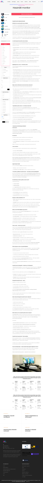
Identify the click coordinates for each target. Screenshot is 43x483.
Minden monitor (6, 14)
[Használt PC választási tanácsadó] (26, 433)
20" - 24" (5, 20)
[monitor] (2, 14)
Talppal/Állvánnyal (7, 29)
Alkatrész (26, 1)
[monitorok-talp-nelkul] (2, 26)
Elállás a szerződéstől (25, 473)
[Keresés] (38, 1)
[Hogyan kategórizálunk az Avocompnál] (26, 419)
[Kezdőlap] (2, 2)
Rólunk (23, 467)
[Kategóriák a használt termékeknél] (4, 419)
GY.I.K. (4, 473)
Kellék (30, 1)
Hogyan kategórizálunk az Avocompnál (31, 416)
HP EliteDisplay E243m (23, 60)
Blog (3, 475)
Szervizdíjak (23, 476)
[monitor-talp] (2, 35)
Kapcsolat (34, 1)
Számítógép (14, 1)
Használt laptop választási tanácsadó (10, 430)
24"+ (5, 23)
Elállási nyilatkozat (5, 467)
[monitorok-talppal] (2, 29)
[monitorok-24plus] (2, 23)
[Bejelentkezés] (40, 1)
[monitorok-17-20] (2, 17)
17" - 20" (5, 17)
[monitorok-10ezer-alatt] (2, 32)
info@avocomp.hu (6, 447)
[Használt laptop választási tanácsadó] (4, 433)
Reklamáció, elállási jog (25, 472)
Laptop (18, 1)
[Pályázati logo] (26, 447)
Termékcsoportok (5, 472)
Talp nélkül (6, 26)
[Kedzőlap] (12, 441)
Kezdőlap (8, 1)
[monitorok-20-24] (2, 20)
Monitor (22, 1)
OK (8, 89)
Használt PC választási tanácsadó (30, 430)
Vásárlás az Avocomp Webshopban (27, 475)
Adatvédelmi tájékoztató (6, 470)
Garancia (23, 470)
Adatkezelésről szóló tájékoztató (20, 481)
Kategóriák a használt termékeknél (9, 416)
